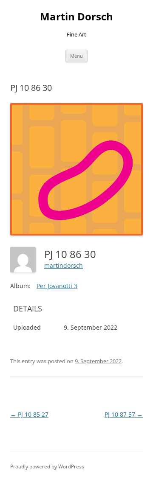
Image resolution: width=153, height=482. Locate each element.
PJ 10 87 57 (124, 414)
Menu (76, 56)
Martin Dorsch (76, 16)
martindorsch (63, 265)
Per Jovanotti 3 (57, 286)
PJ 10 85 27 (29, 414)
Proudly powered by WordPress (47, 466)
